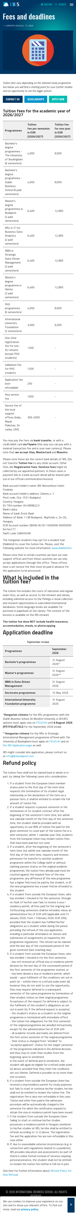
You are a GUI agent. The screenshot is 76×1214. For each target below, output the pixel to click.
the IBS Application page (17, 745)
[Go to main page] (11, 4)
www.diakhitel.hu (62, 548)
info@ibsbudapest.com (20, 756)
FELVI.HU (41, 722)
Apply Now (58, 99)
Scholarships (35, 99)
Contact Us (13, 99)
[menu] (71, 4)
